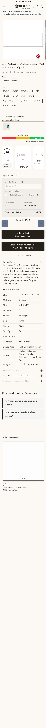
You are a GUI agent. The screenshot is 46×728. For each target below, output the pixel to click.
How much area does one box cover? (21, 402)
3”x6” (23, 95)
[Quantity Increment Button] (41, 223)
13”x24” (35, 91)
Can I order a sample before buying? (20, 414)
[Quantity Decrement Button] (5, 223)
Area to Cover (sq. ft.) (14, 182)
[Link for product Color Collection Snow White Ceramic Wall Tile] (23, 461)
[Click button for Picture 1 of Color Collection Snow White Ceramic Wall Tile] (24, 478)
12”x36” (6, 95)
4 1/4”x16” (36, 100)
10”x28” (25, 91)
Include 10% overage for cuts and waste (23, 195)
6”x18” (6, 105)
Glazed (6, 80)
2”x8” (15, 95)
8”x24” (6, 91)
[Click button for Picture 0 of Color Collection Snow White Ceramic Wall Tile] (22, 478)
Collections (15, 12)
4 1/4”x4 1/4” (9, 100)
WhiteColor (27, 12)
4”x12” (15, 91)
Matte (14, 80)
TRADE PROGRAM (23, 2)
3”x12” (32, 95)
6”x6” (14, 105)
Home (5, 12)
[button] (23, 39)
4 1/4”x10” (23, 100)
